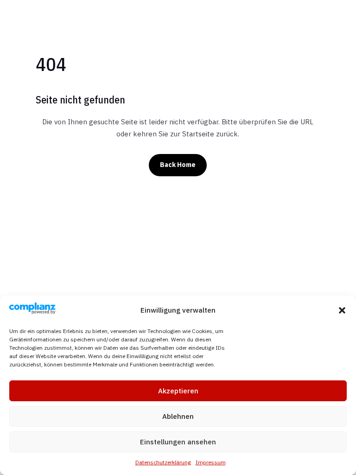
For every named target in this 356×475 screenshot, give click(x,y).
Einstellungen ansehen (178, 441)
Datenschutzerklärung (163, 462)
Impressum (211, 462)
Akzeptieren (178, 390)
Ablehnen (178, 416)
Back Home (178, 164)
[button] (342, 310)
